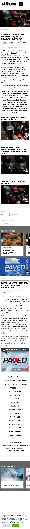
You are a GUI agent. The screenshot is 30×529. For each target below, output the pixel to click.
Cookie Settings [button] (6, 525)
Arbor (8, 91)
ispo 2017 (4, 214)
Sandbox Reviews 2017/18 (16, 214)
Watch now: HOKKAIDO (12, 478)
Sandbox (13, 53)
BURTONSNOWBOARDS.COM (15, 450)
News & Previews (5, 29)
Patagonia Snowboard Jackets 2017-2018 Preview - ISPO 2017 (12, 244)
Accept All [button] (15, 525)
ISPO (6, 78)
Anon (3, 91)
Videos (3, 278)
